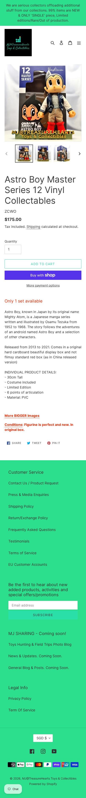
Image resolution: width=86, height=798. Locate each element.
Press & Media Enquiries (28, 495)
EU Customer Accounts (27, 564)
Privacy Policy (19, 698)
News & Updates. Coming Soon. (35, 656)
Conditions (13, 424)
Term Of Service (21, 710)
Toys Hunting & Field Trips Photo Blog (39, 644)
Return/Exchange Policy (28, 518)
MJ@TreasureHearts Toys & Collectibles (49, 778)
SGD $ (42, 738)
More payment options (43, 285)
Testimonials (18, 541)
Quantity (11, 241)
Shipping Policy (21, 506)
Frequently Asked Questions (32, 530)
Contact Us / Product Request (33, 483)
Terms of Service (22, 553)
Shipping (33, 226)
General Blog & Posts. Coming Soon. (38, 668)
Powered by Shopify (43, 784)
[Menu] (79, 42)
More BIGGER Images (22, 415)
